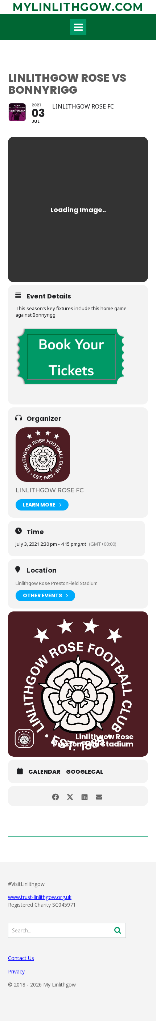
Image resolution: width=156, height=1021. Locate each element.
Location (41, 570)
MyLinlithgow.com (78, 7)
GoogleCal (84, 772)
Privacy (16, 971)
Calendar (44, 772)
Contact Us (21, 958)
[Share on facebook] (55, 796)
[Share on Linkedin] (84, 796)
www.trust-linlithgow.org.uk (39, 897)
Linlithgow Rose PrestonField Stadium (57, 583)
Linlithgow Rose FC (50, 490)
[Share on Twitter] (69, 796)
